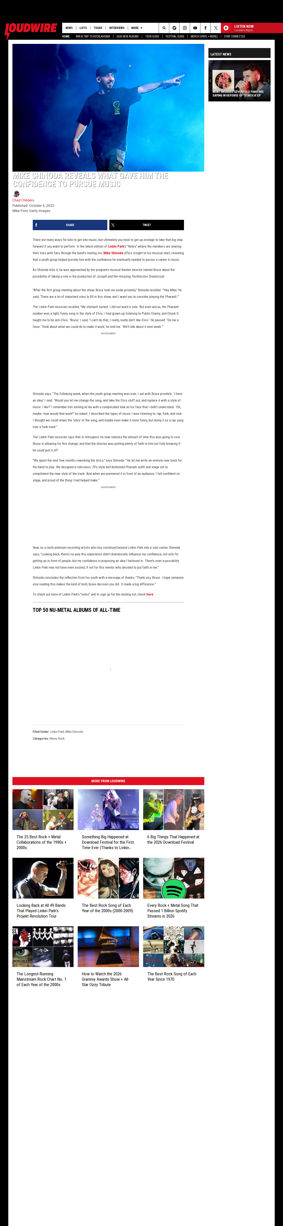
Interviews (117, 28)
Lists (83, 28)
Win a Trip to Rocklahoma (93, 36)
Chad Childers (23, 200)
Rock (61, 738)
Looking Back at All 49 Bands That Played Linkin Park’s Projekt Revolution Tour (41, 911)
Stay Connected (234, 36)
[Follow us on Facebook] (205, 28)
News (69, 28)
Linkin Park (116, 246)
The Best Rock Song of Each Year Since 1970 (171, 976)
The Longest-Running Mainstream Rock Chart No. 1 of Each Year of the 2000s (41, 979)
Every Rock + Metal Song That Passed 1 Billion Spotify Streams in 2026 (172, 911)
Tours (98, 28)
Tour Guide (152, 36)
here (149, 594)
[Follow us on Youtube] (195, 28)
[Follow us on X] (216, 28)
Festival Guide (175, 36)
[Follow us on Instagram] (185, 28)
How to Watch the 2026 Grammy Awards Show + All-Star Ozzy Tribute (105, 979)
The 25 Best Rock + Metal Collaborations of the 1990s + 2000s (42, 842)
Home (66, 36)
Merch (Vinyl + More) (204, 36)
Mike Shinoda (113, 253)
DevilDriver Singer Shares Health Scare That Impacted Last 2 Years (238, 93)
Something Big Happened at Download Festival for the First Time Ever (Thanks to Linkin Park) (108, 842)
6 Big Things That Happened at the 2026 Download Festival (173, 839)
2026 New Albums (127, 36)
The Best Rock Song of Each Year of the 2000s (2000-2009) (107, 908)
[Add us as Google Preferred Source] (174, 28)
